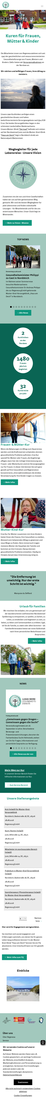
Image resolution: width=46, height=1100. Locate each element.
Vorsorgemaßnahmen (32, 62)
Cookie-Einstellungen (23, 1096)
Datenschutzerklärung (12, 1075)
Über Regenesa (9, 1037)
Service (6, 1041)
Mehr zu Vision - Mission (18, 223)
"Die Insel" (23, 129)
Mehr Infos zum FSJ (15, 957)
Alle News (23, 313)
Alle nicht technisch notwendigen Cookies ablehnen (23, 1090)
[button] (11, 307)
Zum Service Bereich (18, 785)
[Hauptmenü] (42, 6)
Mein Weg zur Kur (14, 770)
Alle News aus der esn (23, 754)
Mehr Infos (10, 482)
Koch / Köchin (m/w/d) (14, 831)
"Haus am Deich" (8, 135)
